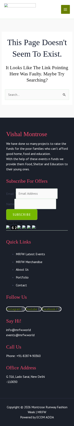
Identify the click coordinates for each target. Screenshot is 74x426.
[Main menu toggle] (65, 9)
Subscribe (22, 214)
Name (10, 204)
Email (11, 193)
